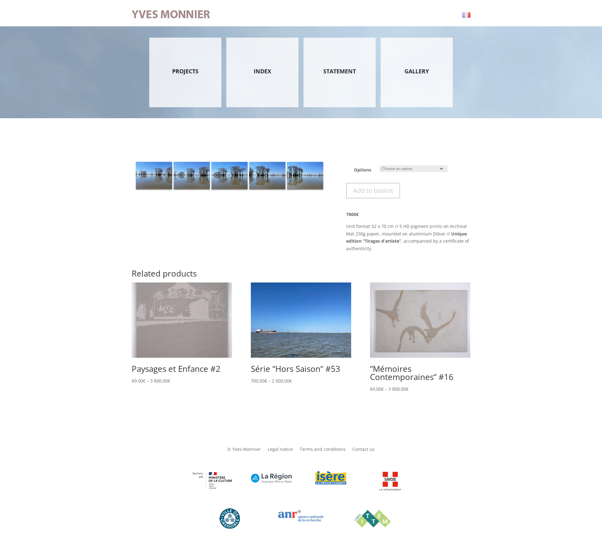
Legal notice (280, 449)
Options (362, 170)
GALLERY (416, 71)
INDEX (262, 71)
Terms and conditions (323, 449)
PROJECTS (185, 71)
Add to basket (373, 190)
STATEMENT (339, 71)
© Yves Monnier (244, 449)
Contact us (363, 449)
